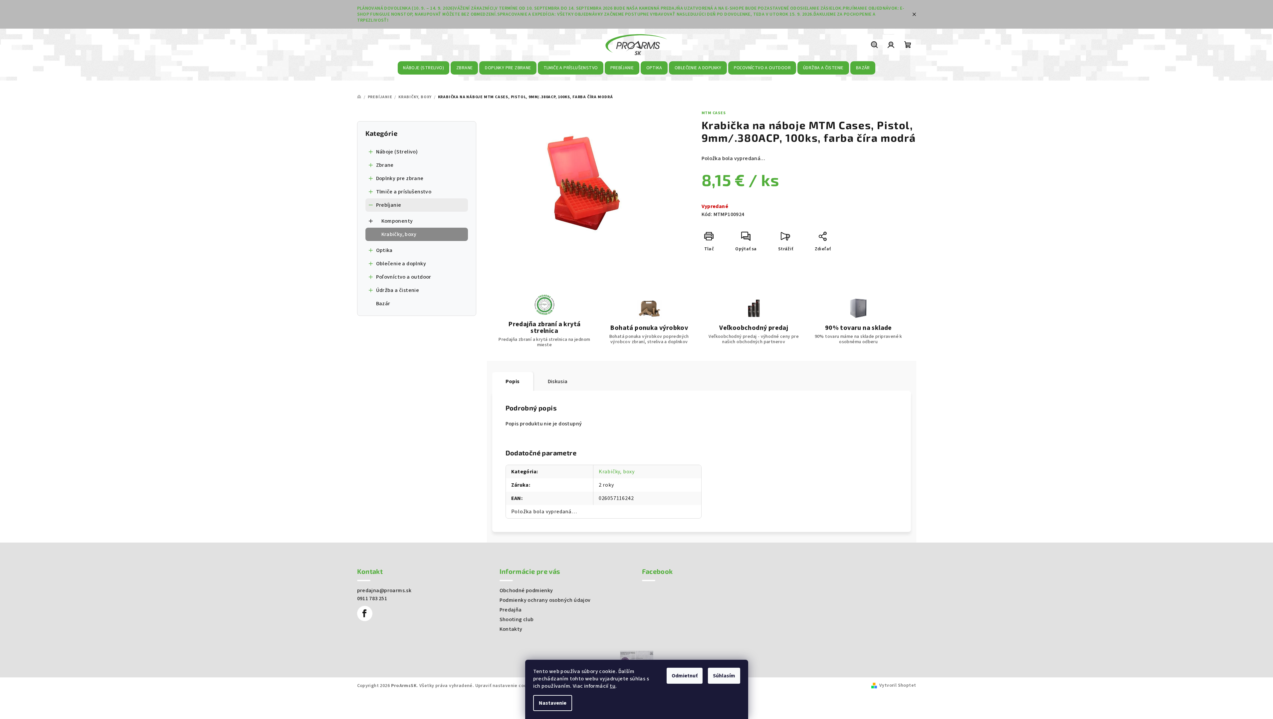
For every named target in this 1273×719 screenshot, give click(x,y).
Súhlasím (724, 675)
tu (612, 686)
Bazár (383, 303)
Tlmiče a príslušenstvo (404, 191)
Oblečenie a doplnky (401, 263)
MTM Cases (714, 113)
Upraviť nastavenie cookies (505, 685)
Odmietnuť (685, 675)
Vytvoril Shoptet (897, 685)
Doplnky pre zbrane (400, 178)
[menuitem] (424, 68)
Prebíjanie (388, 205)
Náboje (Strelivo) (397, 151)
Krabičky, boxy (399, 234)
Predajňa (511, 609)
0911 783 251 (372, 598)
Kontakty (511, 629)
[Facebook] (364, 613)
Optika (384, 250)
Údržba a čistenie (397, 290)
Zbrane (385, 165)
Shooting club (517, 619)
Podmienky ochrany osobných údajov (545, 600)
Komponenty (397, 221)
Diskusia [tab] (558, 381)
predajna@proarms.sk (384, 590)
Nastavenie (552, 703)
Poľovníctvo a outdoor (403, 277)
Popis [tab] (513, 381)
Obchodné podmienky (526, 590)
